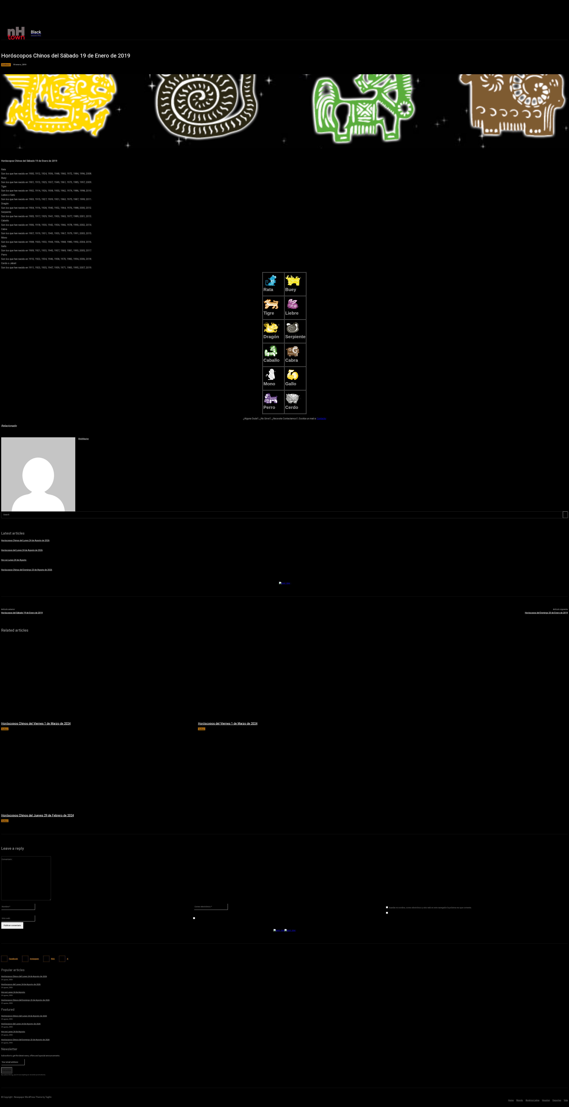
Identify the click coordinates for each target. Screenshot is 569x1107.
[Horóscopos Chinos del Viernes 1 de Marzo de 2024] (96, 678)
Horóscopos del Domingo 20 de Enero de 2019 (546, 612)
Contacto (321, 418)
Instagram (34, 958)
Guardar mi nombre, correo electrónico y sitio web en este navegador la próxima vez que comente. (430, 907)
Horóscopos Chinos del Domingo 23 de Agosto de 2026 (26, 569)
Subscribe (6, 1070)
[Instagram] (464, 33)
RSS (53, 958)
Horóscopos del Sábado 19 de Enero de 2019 (22, 612)
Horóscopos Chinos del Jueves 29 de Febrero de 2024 (37, 815)
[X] (470, 33)
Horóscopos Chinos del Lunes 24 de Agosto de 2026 (25, 540)
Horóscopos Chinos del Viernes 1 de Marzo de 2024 (36, 723)
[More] (86, 144)
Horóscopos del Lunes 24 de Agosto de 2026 (22, 550)
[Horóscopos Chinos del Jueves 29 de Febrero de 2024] (96, 770)
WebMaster (83, 438)
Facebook (13, 958)
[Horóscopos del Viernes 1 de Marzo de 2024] (293, 678)
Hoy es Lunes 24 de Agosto (13, 560)
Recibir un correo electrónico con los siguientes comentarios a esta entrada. (424, 913)
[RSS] (46, 959)
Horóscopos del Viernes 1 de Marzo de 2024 (227, 723)
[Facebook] (458, 33)
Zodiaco (6, 64)
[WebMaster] (38, 474)
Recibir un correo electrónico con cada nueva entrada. (221, 918)
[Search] (565, 514)
